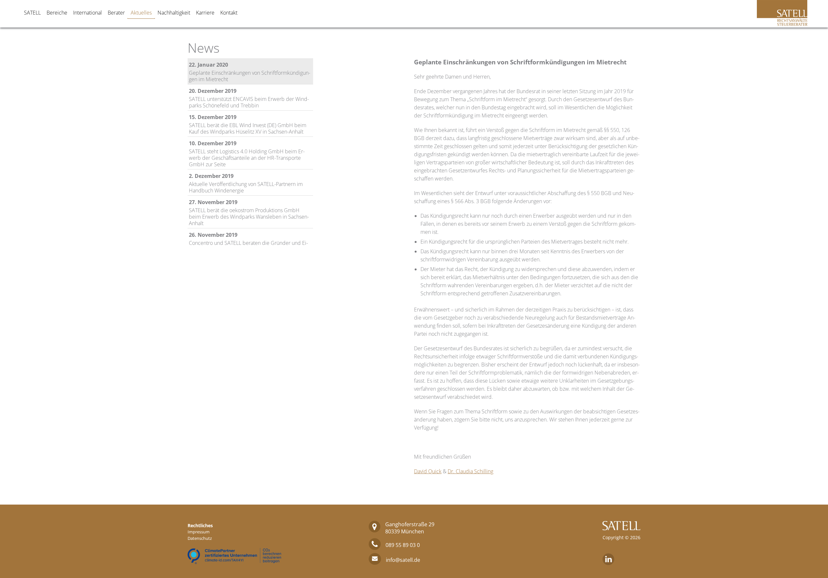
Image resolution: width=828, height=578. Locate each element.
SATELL (32, 12)
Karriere (205, 12)
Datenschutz (200, 538)
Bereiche (57, 12)
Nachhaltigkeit (174, 12)
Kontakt (228, 12)
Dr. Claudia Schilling (470, 471)
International (87, 12)
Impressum (199, 532)
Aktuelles (141, 12)
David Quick (427, 471)
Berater (116, 12)
